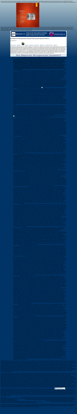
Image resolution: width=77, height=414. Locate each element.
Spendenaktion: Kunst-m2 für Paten (20, 186)
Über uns (15, 88)
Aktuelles (15, 70)
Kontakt (15, 118)
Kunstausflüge (16, 276)
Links (14, 341)
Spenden (15, 154)
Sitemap (5, 408)
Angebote (15, 105)
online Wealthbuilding (46, 401)
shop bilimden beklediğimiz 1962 (13, 397)
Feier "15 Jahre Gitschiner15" (19, 256)
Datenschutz (16, 317)
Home (5, 409)
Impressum (15, 304)
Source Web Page (21, 399)
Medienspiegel (16, 245)
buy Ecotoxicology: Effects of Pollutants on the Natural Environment (31, 400)
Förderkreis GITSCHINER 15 (19, 170)
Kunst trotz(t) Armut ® (17, 136)
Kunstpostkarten (16, 204)
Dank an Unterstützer (17, 227)
